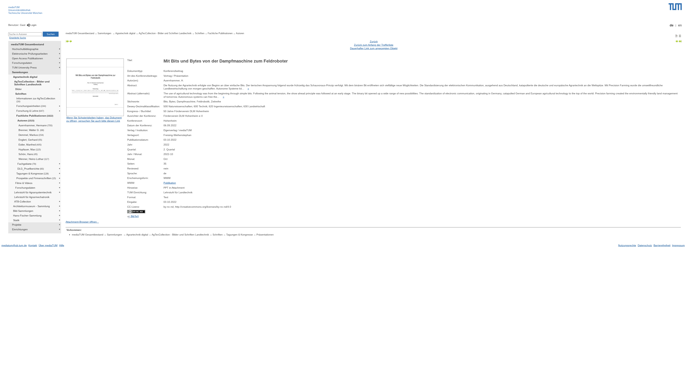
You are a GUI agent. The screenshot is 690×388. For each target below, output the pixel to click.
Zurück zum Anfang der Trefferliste (373, 44)
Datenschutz (645, 245)
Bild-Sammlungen (23, 210)
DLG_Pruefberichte (30, 168)
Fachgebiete (26, 163)
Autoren (25, 120)
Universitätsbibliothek (19, 10)
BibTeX (134, 216)
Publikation (170, 182)
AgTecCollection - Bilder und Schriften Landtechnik (32, 83)
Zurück (374, 41)
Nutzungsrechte (627, 245)
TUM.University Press (24, 67)
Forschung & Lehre (30, 110)
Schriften (20, 93)
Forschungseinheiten (31, 106)
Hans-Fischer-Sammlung (27, 215)
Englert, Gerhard (30, 139)
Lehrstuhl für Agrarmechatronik (31, 197)
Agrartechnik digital (25, 76)
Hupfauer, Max (30, 149)
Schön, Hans (28, 154)
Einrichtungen (20, 229)
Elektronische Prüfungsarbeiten (30, 53)
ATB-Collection (22, 201)
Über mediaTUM (48, 245)
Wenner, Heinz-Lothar (34, 159)
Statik (16, 220)
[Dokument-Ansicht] (676, 35)
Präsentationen (265, 234)
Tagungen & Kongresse (32, 173)
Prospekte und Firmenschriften (36, 178)
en (680, 25)
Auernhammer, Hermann (35, 125)
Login (33, 25)
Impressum (678, 245)
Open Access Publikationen (27, 58)
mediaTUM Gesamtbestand (27, 44)
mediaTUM (14, 7)
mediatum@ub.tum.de (14, 245)
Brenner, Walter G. (31, 130)
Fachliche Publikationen (34, 115)
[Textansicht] (680, 35)
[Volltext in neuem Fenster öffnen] (95, 87)
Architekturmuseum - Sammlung (31, 206)
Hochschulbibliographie (25, 49)
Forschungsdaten (22, 62)
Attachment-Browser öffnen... (82, 221)
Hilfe (61, 245)
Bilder (18, 89)
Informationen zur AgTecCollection (35, 100)
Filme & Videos (23, 183)
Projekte (16, 224)
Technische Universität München (25, 13)
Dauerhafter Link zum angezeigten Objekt (373, 48)
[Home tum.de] (675, 6)
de (671, 25)
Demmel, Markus (31, 134)
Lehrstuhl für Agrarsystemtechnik (33, 192)
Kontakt (32, 245)
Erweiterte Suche (17, 38)
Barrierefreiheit (662, 245)
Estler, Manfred (30, 144)
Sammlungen (20, 72)
